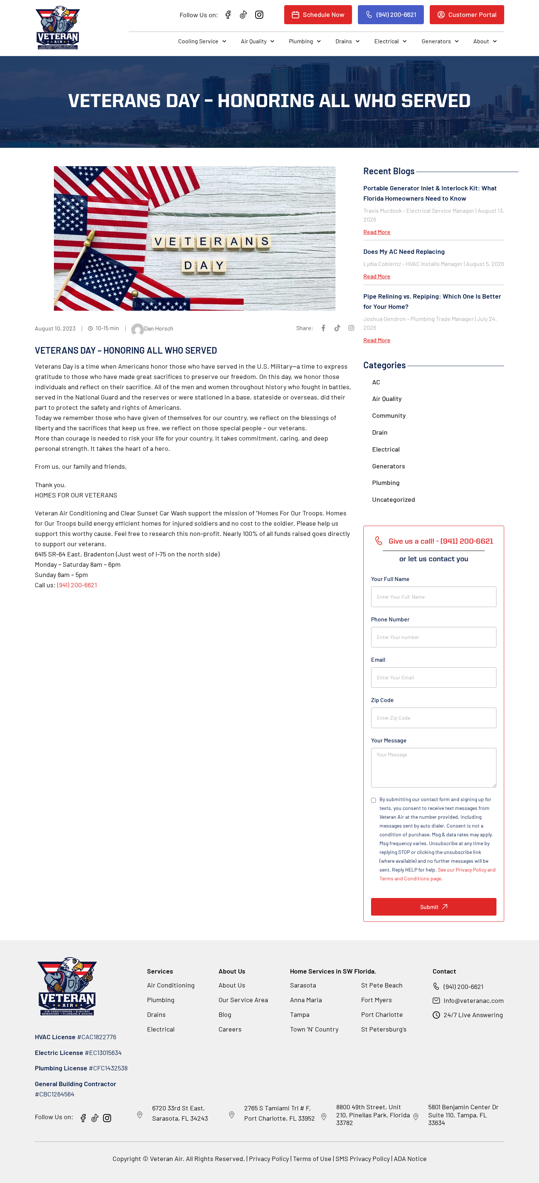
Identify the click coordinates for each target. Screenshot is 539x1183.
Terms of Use (313, 1158)
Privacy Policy (269, 1158)
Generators (436, 40)
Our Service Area (243, 1000)
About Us (232, 985)
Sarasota (303, 985)
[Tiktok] (337, 328)
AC (376, 382)
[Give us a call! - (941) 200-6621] (378, 540)
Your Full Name (390, 578)
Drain (380, 432)
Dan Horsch (158, 328)
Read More (376, 231)
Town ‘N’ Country (314, 1029)
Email (378, 659)
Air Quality (254, 40)
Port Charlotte (382, 1014)
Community (389, 415)
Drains (344, 40)
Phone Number (390, 619)
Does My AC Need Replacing (404, 251)
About (481, 40)
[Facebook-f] (323, 328)
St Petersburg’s (384, 1029)
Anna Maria (306, 1000)
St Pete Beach (382, 985)
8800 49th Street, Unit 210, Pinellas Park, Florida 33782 (373, 1115)
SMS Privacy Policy (363, 1158)
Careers (230, 1029)
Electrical (386, 40)
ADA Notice (410, 1158)
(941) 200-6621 (77, 585)
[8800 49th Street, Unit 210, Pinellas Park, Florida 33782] (323, 1117)
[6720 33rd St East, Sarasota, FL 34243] (139, 1115)
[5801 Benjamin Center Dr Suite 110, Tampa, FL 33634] (415, 1117)
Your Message (389, 740)
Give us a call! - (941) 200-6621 (441, 541)
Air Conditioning (171, 985)
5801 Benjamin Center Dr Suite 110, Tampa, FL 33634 (463, 1115)
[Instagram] (351, 328)
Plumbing (301, 40)
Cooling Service (198, 40)
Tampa (299, 1014)
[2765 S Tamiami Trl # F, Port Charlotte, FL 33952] (231, 1115)
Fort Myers (376, 1000)
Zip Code (382, 699)
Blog (225, 1014)
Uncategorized (393, 499)
